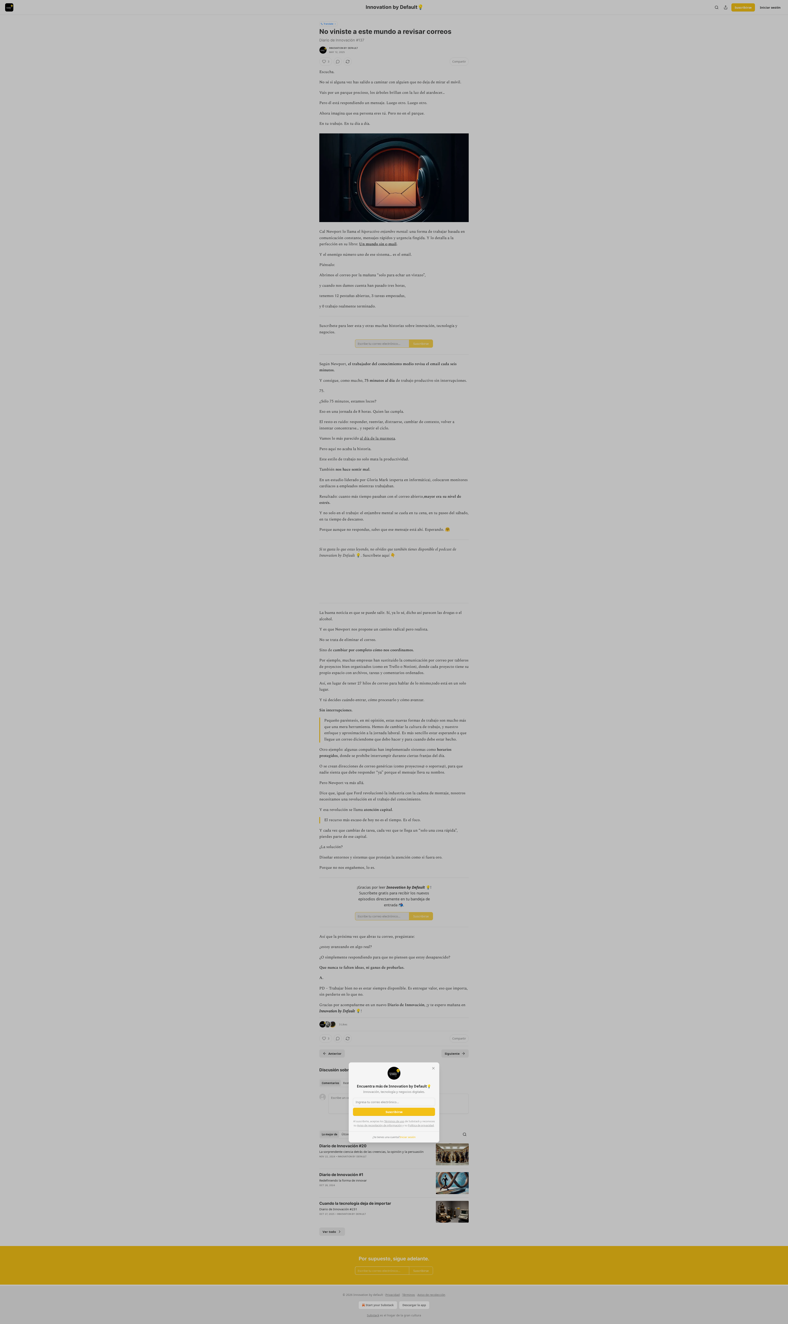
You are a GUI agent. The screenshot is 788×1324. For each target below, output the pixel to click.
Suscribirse (394, 1112)
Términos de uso (394, 1121)
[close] (433, 1068)
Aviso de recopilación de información (379, 1125)
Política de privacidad (421, 1125)
